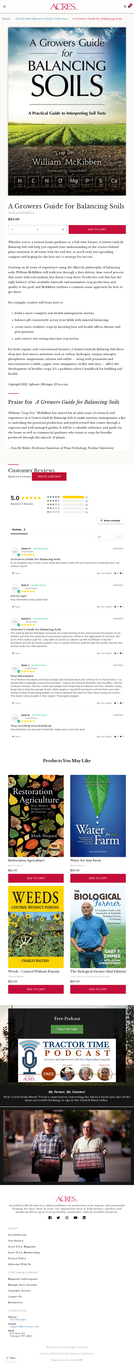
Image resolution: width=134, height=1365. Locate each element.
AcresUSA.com (17, 1235)
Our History (16, 1240)
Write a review (49, 476)
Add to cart (36, 878)
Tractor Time (67, 1029)
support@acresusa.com (24, 1326)
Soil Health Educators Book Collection (42, 18)
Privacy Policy (17, 1258)
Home (6, 18)
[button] (116, 573)
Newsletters (15, 1302)
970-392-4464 (18, 1319)
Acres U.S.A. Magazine (22, 1246)
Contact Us (15, 1296)
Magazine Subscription (23, 1279)
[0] (129, 6)
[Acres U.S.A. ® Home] (64, 6)
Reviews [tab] (16, 529)
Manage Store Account (22, 1284)
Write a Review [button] (112, 520)
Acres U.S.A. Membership (24, 1252)
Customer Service (19, 1290)
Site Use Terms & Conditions (76, 1353)
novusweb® (76, 1360)
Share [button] (17, 573)
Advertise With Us (19, 1264)
